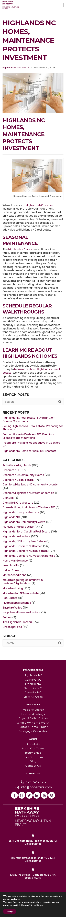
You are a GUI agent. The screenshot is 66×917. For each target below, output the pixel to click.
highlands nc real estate (16, 67)
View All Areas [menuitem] (33, 696)
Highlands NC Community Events (24, 522)
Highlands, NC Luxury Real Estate (24, 541)
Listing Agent (11, 570)
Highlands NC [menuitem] (33, 675)
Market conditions (14, 575)
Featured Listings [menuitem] (33, 714)
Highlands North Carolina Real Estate (26, 531)
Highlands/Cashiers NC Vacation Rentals (29, 555)
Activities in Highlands (17, 465)
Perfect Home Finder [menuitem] (33, 726)
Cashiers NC (11, 470)
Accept (10, 911)
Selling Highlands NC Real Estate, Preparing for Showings (33, 427)
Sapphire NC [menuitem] (33, 688)
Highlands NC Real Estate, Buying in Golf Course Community (28, 419)
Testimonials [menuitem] (33, 752)
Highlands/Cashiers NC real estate (25, 551)
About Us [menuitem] (33, 744)
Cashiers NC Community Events (23, 475)
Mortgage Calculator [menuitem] (33, 731)
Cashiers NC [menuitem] (33, 679)
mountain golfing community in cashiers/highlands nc (23, 581)
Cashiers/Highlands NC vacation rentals (28, 493)
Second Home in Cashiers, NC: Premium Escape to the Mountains (28, 436)
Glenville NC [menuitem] (33, 692)
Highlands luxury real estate (21, 512)
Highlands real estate (16, 536)
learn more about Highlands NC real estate (31, 370)
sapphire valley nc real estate (22, 612)
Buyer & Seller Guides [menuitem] (33, 718)
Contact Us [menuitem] (33, 765)
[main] (33, 330)
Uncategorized (12, 627)
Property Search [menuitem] (33, 709)
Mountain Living (13, 588)
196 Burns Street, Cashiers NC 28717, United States (33, 876)
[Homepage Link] (33, 816)
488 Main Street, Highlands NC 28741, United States (33, 859)
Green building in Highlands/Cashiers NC (29, 507)
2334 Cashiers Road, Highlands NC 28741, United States (33, 842)
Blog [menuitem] (33, 761)
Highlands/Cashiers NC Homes (22, 546)
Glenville (8, 498)
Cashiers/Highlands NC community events (30, 484)
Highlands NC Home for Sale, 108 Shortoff (29, 451)
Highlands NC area (20, 249)
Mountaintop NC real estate (21, 593)
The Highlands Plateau (17, 622)
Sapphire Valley (12, 607)
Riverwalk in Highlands (17, 603)
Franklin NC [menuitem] (33, 683)
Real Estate (10, 598)
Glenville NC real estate (18, 502)
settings (38, 905)
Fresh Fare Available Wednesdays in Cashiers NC (31, 444)
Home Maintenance (15, 560)
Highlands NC (11, 517)
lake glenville (11, 565)
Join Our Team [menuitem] (33, 757)
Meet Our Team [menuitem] (33, 748)
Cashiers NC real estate (18, 480)
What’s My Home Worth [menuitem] (33, 722)
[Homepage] (11, 5)
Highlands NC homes (39, 205)
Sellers (7, 617)
